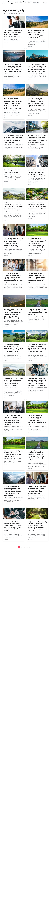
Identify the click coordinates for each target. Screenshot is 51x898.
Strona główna (45, 3)
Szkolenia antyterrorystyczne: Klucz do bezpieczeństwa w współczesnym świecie (13, 32)
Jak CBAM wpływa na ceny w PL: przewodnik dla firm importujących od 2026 (13, 170)
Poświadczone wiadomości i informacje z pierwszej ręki (17, 3)
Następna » (30, 547)
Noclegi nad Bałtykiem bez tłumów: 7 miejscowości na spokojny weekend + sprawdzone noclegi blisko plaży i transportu (36, 34)
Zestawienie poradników (36, 3)
